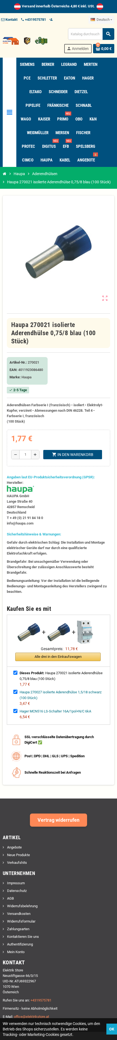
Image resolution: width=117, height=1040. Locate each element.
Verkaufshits (16, 863)
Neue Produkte (18, 855)
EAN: (13, 370)
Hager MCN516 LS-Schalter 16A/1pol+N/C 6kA (55, 711)
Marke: (15, 377)
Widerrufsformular (20, 921)
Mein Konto (15, 952)
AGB (10, 898)
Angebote (14, 847)
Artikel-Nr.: (18, 362)
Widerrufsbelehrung (22, 906)
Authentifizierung (19, 944)
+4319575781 (40, 1000)
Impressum (15, 883)
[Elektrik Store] (25, 40)
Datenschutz (16, 891)
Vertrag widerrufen (58, 820)
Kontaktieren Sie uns (22, 937)
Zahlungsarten (17, 929)
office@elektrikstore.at (31, 1017)
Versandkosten (18, 914)
